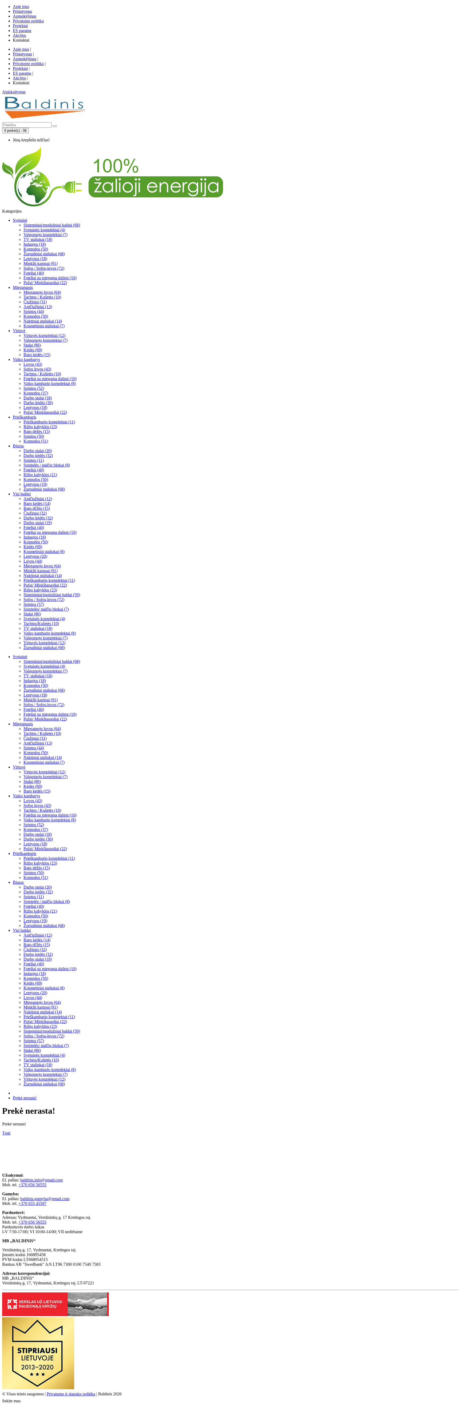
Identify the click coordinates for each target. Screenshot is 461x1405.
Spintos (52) (33, 388)
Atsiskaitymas (14, 92)
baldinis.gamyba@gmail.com (44, 1198)
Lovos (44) (32, 561)
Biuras (18, 446)
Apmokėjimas (24, 16)
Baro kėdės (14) (36, 503)
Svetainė (20, 220)
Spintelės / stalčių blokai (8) (46, 465)
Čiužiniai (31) (35, 302)
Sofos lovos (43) (37, 369)
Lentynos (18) (35, 258)
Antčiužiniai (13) (37, 306)
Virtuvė (19, 330)
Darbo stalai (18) (37, 398)
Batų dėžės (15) (36, 431)
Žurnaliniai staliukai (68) (44, 254)
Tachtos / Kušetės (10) (42, 297)
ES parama (22, 30)
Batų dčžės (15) (36, 508)
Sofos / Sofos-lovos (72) (43, 268)
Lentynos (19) (35, 484)
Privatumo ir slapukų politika (71, 1394)
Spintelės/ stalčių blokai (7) (46, 609)
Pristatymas (22, 11)
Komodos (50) (35, 249)
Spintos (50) (33, 436)
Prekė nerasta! (25, 1098)
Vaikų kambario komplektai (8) (49, 383)
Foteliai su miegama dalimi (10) (50, 278)
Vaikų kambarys (26, 359)
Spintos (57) (33, 604)
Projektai (20, 25)
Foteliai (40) (33, 273)
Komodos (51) (35, 441)
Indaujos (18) (34, 244)
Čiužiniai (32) (35, 513)
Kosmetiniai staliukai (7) (44, 326)
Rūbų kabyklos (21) (40, 474)
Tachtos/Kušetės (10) (41, 623)
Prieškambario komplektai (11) (49, 422)
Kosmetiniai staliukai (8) (44, 551)
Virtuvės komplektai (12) (44, 335)
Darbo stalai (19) (37, 522)
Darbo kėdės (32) (38, 455)
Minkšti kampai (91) (40, 263)
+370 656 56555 (32, 1185)
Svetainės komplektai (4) (44, 230)
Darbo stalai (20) (37, 450)
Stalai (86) (32, 345)
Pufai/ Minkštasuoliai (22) (45, 282)
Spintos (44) (33, 311)
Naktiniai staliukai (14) (42, 321)
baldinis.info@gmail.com (41, 1180)
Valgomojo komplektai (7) (45, 234)
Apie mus (21, 6)
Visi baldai (22, 494)
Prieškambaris (24, 417)
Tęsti (6, 1133)
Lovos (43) (32, 364)
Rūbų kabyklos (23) (40, 426)
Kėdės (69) (32, 350)
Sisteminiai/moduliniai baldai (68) (51, 225)
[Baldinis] (45, 119)
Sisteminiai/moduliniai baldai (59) (51, 594)
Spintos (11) (33, 460)
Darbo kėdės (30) (38, 402)
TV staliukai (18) (37, 239)
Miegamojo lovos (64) (42, 292)
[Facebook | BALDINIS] (26, 1400)
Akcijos (19, 35)
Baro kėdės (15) (36, 354)
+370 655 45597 (32, 1203)
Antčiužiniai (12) (37, 498)
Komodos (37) (35, 393)
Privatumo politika (28, 21)
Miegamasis (23, 287)
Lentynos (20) (35, 556)
